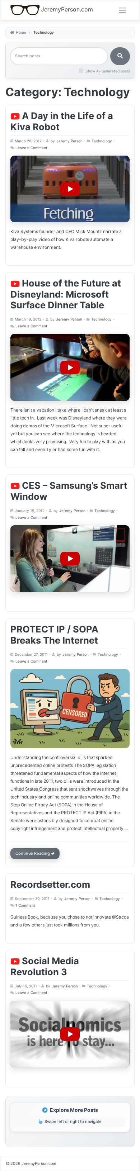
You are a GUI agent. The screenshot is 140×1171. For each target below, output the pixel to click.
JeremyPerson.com (67, 9)
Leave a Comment (31, 148)
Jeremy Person (69, 141)
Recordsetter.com (50, 884)
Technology (102, 141)
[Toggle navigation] (122, 10)
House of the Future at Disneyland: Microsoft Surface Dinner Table (65, 294)
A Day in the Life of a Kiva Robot (61, 121)
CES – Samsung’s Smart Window (68, 491)
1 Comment (25, 906)
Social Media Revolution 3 (44, 966)
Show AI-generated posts (107, 71)
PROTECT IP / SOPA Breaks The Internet (54, 635)
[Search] (120, 56)
